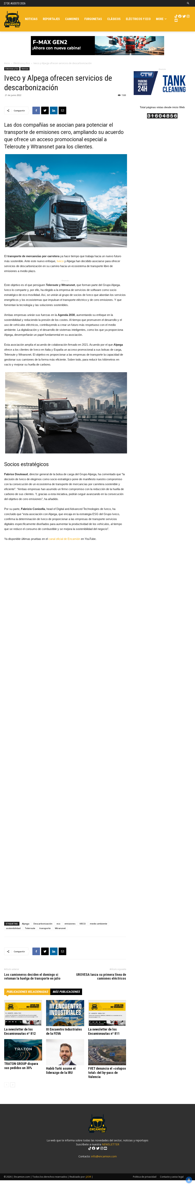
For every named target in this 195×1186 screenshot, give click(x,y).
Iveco (60, 261)
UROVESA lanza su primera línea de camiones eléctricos (101, 976)
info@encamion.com (104, 1156)
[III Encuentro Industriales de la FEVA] (65, 1013)
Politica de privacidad (144, 1176)
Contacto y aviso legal (172, 1176)
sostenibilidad (13, 928)
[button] (188, 3)
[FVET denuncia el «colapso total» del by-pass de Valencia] (107, 1052)
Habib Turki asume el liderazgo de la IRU (61, 1070)
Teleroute (30, 928)
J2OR (88, 1176)
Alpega (25, 923)
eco (58, 923)
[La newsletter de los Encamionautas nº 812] (23, 1013)
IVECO (83, 923)
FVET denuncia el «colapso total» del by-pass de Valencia (107, 1072)
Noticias (25, 68)
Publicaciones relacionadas (27, 992)
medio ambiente (98, 923)
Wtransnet (60, 928)
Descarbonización (43, 923)
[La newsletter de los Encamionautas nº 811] (107, 1013)
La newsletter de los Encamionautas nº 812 (20, 1031)
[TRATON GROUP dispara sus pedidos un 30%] (23, 1049)
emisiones (70, 923)
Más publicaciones (66, 992)
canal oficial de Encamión (64, 538)
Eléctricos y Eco (22, 63)
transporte (45, 928)
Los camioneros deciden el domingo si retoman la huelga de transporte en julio (32, 976)
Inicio (7, 63)
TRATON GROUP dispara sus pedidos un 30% (21, 1066)
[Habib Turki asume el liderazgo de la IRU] (65, 1052)
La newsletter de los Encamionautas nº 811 (104, 1031)
